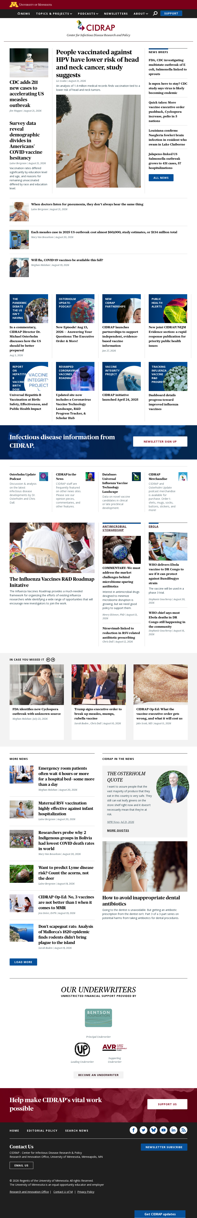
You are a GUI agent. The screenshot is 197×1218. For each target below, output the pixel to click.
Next (53, 660)
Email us (21, 1165)
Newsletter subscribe (164, 1147)
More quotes (118, 830)
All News (161, 178)
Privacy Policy (85, 1192)
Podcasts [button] (86, 13)
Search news (76, 1130)
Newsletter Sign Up (160, 441)
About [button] (139, 13)
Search (155, 13)
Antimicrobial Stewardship (115, 528)
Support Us (167, 1104)
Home (14, 1130)
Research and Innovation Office (29, 1192)
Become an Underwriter (98, 1075)
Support (171, 13)
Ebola (154, 526)
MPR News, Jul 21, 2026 (120, 822)
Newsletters (116, 13)
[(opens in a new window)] (31, 4)
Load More (23, 962)
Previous (48, 660)
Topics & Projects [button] (52, 13)
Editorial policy (42, 1130)
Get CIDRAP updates (160, 1214)
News (25, 13)
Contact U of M (63, 1192)
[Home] (95, 25)
